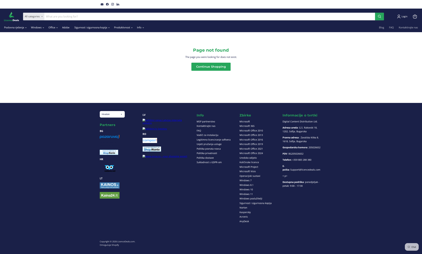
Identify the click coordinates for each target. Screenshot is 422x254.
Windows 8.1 (247, 185)
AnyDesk (244, 221)
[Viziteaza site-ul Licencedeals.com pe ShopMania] (152, 150)
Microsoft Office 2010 (251, 130)
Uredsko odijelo (248, 157)
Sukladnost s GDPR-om (209, 162)
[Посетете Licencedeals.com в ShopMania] (109, 154)
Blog (381, 27)
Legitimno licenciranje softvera (214, 139)
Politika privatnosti (207, 153)
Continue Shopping (211, 66)
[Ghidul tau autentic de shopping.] (150, 142)
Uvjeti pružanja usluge (209, 144)
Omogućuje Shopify (109, 244)
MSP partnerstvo (206, 121)
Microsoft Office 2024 (251, 153)
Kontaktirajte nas (408, 27)
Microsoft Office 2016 (251, 139)
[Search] (379, 16)
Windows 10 (246, 189)
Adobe (65, 27)
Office (52, 27)
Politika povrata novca (209, 148)
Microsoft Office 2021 (251, 148)
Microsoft (245, 121)
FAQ (391, 27)
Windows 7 (246, 180)
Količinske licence (249, 162)
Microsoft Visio (248, 171)
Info (139, 27)
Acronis (244, 216)
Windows (36, 27)
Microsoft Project (249, 166)
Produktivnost (122, 27)
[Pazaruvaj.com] (110, 138)
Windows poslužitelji (251, 198)
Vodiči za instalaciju (207, 135)
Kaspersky (245, 212)
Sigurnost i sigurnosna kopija (91, 27)
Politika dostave (205, 157)
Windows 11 (246, 194)
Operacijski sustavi (250, 175)
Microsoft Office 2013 (251, 135)
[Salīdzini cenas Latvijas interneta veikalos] (166, 123)
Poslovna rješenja (14, 27)
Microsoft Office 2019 (251, 144)
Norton (243, 207)
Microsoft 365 (247, 125)
